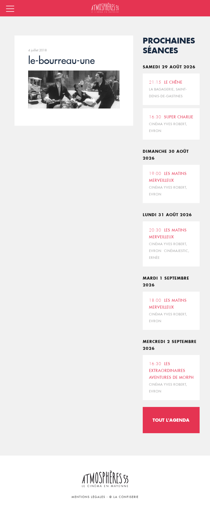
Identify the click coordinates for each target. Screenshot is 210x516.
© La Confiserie (124, 497)
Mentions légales (88, 497)
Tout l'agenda (171, 420)
